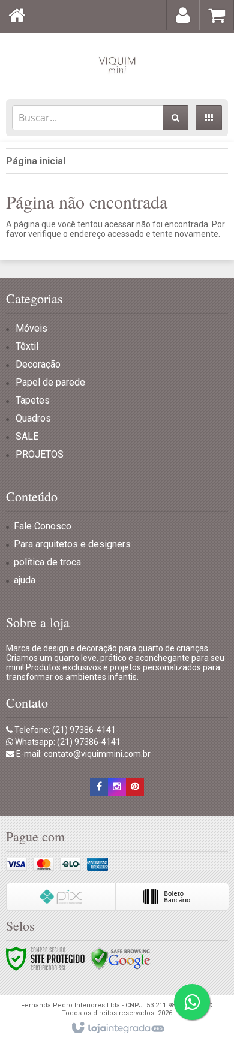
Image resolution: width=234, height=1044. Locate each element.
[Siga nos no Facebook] (99, 787)
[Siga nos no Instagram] (117, 787)
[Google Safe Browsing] (121, 958)
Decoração (38, 364)
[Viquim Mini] (117, 63)
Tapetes (33, 400)
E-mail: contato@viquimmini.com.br (82, 754)
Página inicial (35, 161)
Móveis (31, 328)
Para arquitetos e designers (72, 544)
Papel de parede (50, 382)
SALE (27, 436)
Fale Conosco (42, 526)
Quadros (33, 418)
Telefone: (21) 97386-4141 (64, 730)
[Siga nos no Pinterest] (135, 787)
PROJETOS (40, 454)
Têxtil (27, 346)
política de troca (47, 562)
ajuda (24, 580)
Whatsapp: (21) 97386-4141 (67, 742)
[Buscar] (175, 117)
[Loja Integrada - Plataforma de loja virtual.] (117, 1028)
